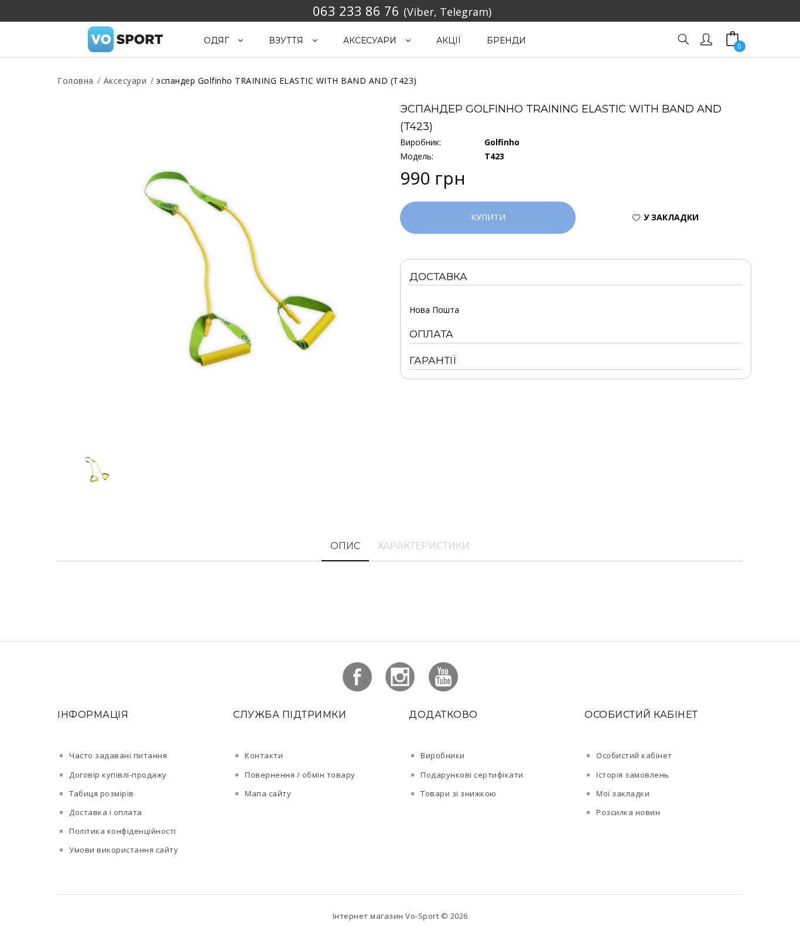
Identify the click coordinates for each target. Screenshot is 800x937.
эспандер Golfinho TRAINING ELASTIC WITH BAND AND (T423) (286, 80)
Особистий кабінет (634, 755)
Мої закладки (622, 793)
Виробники (442, 755)
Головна (75, 80)
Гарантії (432, 360)
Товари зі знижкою (458, 793)
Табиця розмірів (101, 793)
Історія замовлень (632, 774)
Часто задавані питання (118, 755)
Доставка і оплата (105, 812)
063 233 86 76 (356, 10)
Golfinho (501, 142)
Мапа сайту (268, 793)
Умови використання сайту (123, 849)
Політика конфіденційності (122, 831)
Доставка (438, 276)
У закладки (671, 217)
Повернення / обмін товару (300, 774)
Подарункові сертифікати (472, 774)
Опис (345, 545)
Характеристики (424, 545)
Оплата (431, 334)
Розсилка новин (628, 812)
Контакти (264, 755)
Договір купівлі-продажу (118, 774)
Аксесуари (125, 80)
